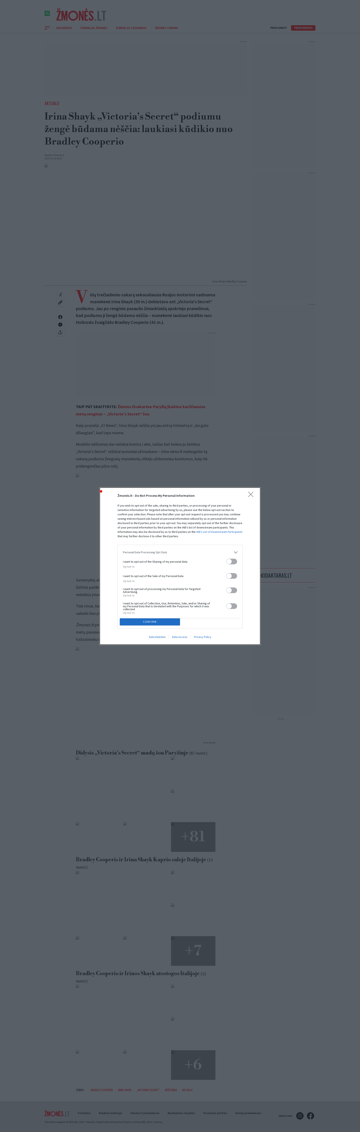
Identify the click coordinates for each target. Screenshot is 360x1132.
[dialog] (180, 566)
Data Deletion (157, 637)
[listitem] (180, 552)
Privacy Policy (202, 637)
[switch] (231, 561)
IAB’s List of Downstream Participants (219, 532)
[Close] (252, 496)
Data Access (180, 637)
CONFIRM (150, 622)
